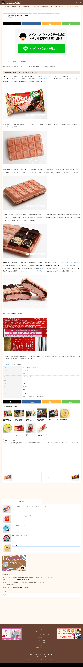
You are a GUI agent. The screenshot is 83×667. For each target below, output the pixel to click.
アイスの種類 (39, 645)
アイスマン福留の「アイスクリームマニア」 (41, 654)
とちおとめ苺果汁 (33, 442)
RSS (45, 656)
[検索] (76, 2)
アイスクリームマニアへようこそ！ (39, 659)
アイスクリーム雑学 (40, 642)
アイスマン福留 (19, 61)
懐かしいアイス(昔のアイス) (42, 634)
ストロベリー (19, 13)
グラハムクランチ (44, 442)
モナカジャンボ (22, 271)
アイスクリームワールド (41, 631)
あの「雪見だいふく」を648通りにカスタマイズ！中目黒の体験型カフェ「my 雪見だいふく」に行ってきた (26, 577)
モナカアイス (12, 444)
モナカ (45, 13)
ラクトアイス (51, 13)
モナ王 (51, 169)
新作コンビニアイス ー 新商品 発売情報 (11, 587)
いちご (10, 442)
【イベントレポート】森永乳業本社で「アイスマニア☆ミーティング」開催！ (20, 582)
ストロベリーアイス (59, 442)
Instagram (42, 656)
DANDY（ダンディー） (45, 79)
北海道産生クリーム (19, 444)
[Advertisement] (41, 458)
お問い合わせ (39, 647)
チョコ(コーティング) (28, 13)
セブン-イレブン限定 (69, 442)
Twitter (37, 656)
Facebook (40, 656)
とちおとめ (19, 442)
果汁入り (57, 13)
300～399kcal (5, 13)
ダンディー (76, 442)
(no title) (4, 584)
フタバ (35, 13)
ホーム (29, 659)
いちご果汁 (14, 442)
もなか (38, 442)
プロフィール (39, 629)
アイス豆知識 (39, 637)
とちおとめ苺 (25, 442)
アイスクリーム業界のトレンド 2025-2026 (12, 579)
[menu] (80, 2)
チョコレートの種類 (40, 640)
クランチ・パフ (13, 13)
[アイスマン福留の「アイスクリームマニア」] (12, 2)
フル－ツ (40, 13)
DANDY (6, 442)
